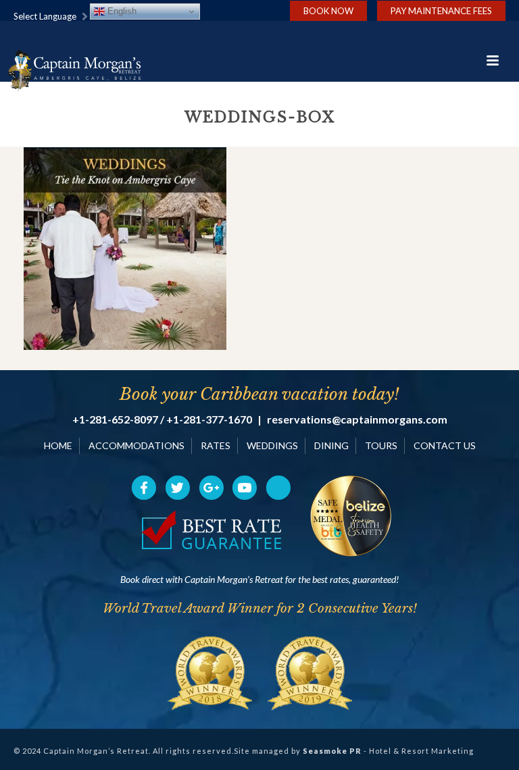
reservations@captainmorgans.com (357, 419)
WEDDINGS (272, 445)
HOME (58, 445)
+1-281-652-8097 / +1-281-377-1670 (162, 419)
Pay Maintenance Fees (441, 10)
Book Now (328, 10)
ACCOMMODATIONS (136, 445)
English (121, 11)
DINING (331, 445)
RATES (215, 445)
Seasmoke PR (332, 750)
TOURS (381, 445)
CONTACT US (445, 445)
